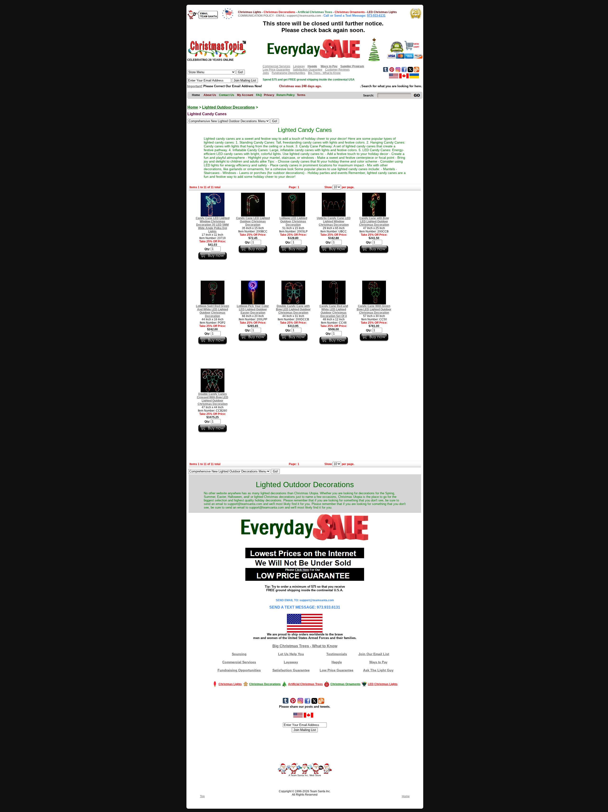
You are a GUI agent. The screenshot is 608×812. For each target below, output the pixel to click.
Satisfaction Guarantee (307, 69)
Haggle (337, 662)
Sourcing (239, 654)
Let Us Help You (291, 654)
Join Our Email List (373, 654)
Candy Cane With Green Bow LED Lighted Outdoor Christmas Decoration (374, 309)
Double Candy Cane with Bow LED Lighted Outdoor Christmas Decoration (293, 309)
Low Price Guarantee (276, 69)
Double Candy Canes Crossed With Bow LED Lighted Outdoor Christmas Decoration (212, 399)
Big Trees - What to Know (324, 73)
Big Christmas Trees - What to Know (304, 646)
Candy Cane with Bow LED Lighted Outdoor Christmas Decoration (374, 221)
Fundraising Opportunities (288, 73)
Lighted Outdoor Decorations (228, 107)
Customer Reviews (337, 69)
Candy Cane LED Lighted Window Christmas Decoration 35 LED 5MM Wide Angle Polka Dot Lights (212, 224)
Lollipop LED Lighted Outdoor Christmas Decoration (293, 221)
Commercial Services (276, 66)
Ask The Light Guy (378, 670)
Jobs (266, 73)
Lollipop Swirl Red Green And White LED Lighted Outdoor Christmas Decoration (212, 311)
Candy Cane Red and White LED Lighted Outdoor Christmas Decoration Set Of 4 (333, 311)
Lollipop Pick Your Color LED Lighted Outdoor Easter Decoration (253, 309)
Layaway (299, 66)
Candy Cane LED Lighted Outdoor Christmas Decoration (253, 221)
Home (192, 107)
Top (202, 796)
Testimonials (336, 654)
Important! (194, 86)
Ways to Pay (378, 662)
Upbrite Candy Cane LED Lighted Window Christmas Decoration (334, 221)
